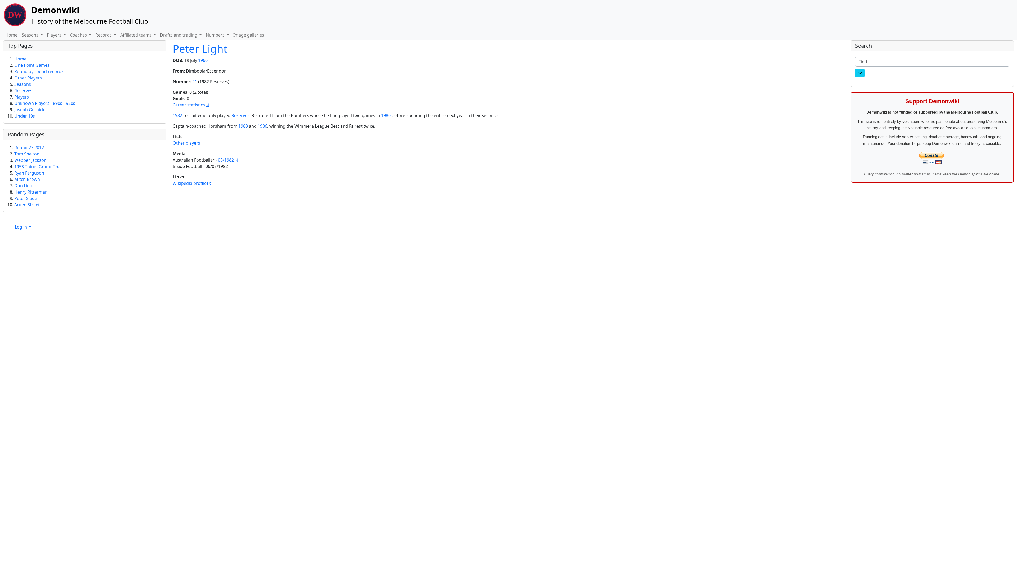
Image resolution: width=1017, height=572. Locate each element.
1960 (203, 60)
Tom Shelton (26, 154)
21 (194, 81)
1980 (386, 115)
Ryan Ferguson (29, 173)
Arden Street (27, 205)
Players (21, 97)
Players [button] (55, 35)
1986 (262, 126)
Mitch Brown (27, 179)
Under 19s (24, 116)
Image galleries (248, 35)
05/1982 (226, 160)
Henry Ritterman (31, 192)
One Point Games (32, 65)
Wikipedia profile (190, 183)
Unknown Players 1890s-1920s (44, 103)
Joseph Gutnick (29, 110)
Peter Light (200, 48)
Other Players (28, 78)
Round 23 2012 (29, 147)
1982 (177, 115)
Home (11, 35)
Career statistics (189, 105)
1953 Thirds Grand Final (38, 166)
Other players (186, 143)
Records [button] (104, 35)
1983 (243, 126)
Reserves (240, 115)
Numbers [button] (216, 35)
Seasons (22, 84)
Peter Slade (25, 198)
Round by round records (39, 71)
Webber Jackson (30, 160)
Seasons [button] (30, 35)
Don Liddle (25, 186)
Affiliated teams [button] (136, 35)
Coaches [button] (79, 35)
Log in (21, 227)
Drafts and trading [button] (179, 35)
